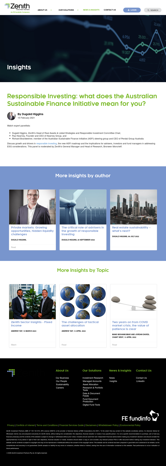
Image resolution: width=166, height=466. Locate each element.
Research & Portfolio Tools (93, 389)
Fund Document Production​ (90, 400)
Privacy (10, 425)
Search (154, 10)
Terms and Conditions (47, 425)
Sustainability (62, 384)
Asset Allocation (90, 384)
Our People (61, 381)
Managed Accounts (92, 381)
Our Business (62, 377)
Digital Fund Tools (91, 404)
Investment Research (93, 377)
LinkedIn (140, 380)
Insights (113, 380)
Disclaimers (91, 425)
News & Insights (91, 10)
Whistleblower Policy (108, 425)
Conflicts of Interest (25, 425)
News (112, 377)
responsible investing (46, 143)
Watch (13, 344)
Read (13, 247)
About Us (42, 10)
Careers (60, 387)
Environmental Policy (130, 425)
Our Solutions (66, 10)
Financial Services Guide (71, 425)
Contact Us (110, 10)
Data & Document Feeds (91, 394)
